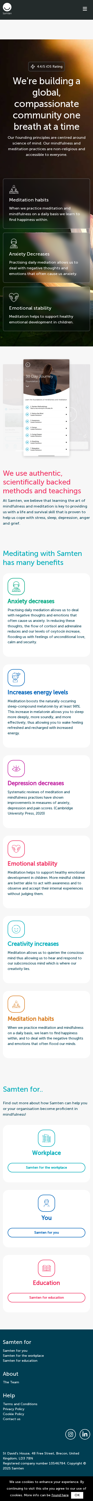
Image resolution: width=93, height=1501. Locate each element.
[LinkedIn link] (85, 1434)
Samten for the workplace (23, 1356)
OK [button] (77, 1495)
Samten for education (20, 1361)
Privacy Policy (13, 1409)
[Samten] (7, 8)
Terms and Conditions (20, 1404)
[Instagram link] (70, 1434)
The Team (11, 1382)
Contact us (12, 1419)
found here (60, 1495)
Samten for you (15, 1351)
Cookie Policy (13, 1414)
